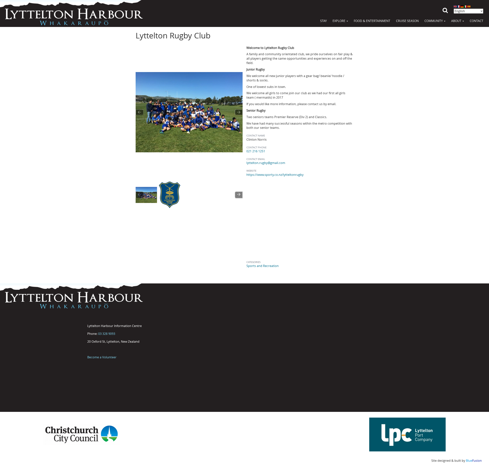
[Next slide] (239, 112)
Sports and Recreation (262, 266)
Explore (339, 21)
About (456, 21)
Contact (476, 21)
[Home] (73, 13)
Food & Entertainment (372, 21)
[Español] (469, 6)
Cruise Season (407, 21)
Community (434, 21)
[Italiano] (465, 6)
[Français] (459, 6)
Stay (323, 21)
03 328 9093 (106, 334)
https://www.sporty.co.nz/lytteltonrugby (275, 175)
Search (445, 7)
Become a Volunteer (102, 357)
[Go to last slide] (139, 112)
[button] (146, 195)
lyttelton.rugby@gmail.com (265, 163)
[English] (455, 6)
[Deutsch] (462, 6)
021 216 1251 (255, 151)
